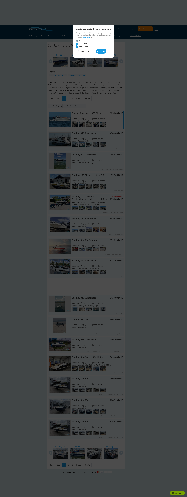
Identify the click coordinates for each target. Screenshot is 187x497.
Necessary (83, 41)
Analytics (83, 44)
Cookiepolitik (86, 37)
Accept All (101, 51)
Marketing (83, 46)
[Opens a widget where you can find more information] (177, 493)
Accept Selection (86, 51)
